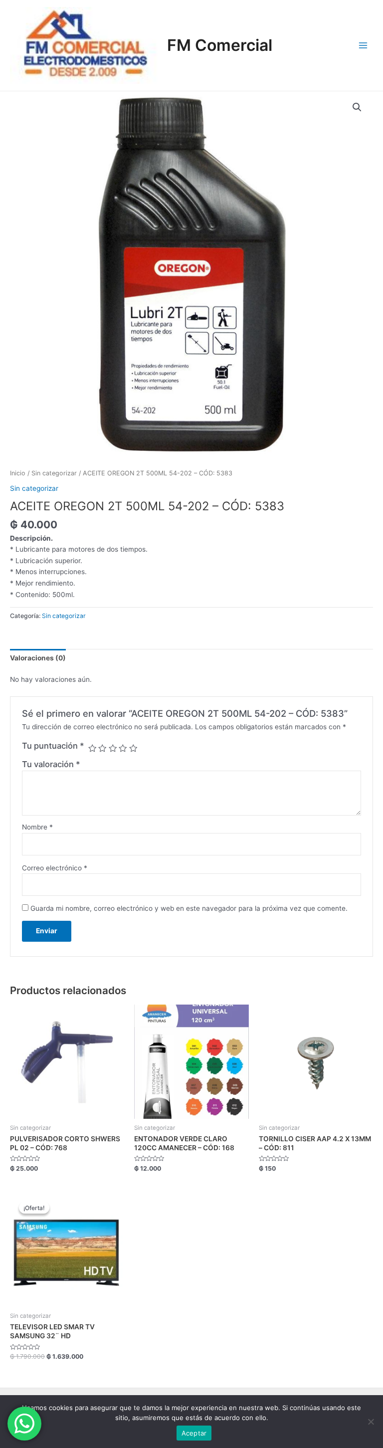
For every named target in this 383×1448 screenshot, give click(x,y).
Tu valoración (51, 764)
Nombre (37, 827)
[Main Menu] (363, 45)
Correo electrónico (54, 868)
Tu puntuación (53, 746)
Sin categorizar (54, 473)
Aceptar (194, 1433)
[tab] (38, 658)
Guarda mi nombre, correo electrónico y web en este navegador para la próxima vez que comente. (189, 908)
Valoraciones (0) (38, 658)
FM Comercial (219, 45)
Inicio (17, 473)
